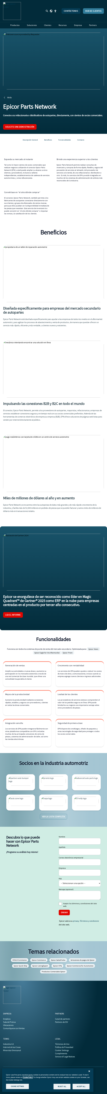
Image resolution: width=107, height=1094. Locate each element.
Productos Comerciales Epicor (53, 971)
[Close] (89, 1071)
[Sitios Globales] (51, 11)
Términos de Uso (62, 1044)
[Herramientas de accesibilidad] (55, 11)
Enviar (64, 912)
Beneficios (48, 140)
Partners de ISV (61, 1022)
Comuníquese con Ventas (14, 1028)
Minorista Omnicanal (12, 1050)
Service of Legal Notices (65, 1056)
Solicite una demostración (19, 127)
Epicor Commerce (39, 960)
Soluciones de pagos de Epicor (82, 960)
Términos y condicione (89, 921)
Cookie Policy (27, 1077)
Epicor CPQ (57, 966)
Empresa (62, 868)
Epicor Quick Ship (20, 966)
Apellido (62, 847)
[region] (47, 1080)
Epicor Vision (93, 649)
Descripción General (30, 140)
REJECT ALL (62, 1086)
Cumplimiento (61, 1053)
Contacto (80, 140)
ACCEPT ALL (81, 1086)
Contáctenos (71, 11)
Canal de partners (62, 1019)
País (60, 878)
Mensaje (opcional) (66, 889)
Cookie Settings (62, 1050)
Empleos (6, 1019)
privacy (76, 921)
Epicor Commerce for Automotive (80, 966)
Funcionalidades (64, 140)
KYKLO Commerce (20, 960)
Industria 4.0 (8, 1044)
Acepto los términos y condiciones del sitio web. (80, 904)
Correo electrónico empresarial (71, 857)
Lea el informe (13, 615)
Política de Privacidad (64, 1047)
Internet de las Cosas (12, 1047)
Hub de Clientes (93, 11)
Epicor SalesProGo (58, 960)
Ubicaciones (8, 1025)
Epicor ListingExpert (40, 966)
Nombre (62, 837)
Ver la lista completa (53, 816)
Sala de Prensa (9, 1022)
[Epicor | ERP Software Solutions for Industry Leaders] (12, 11)
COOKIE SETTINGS (17, 1086)
